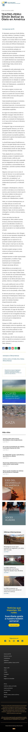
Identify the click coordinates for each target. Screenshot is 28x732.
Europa (5, 692)
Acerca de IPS (7, 654)
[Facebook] (5, 641)
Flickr (5, 676)
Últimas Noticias (14, 355)
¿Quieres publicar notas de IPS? (11, 662)
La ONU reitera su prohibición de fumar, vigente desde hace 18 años (13, 569)
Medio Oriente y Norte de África (11, 694)
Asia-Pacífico (7, 690)
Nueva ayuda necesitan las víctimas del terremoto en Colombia (13, 471)
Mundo (5, 696)
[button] (3, 348)
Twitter (5, 672)
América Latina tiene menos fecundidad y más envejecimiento (12, 439)
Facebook (6, 674)
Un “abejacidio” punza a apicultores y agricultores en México (13, 455)
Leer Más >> (6, 441)
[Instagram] (14, 641)
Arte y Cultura (20, 359)
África (5, 683)
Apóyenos (6, 660)
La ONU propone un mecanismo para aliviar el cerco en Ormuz (12, 590)
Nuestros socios (8, 656)
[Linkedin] (22, 641)
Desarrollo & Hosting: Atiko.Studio (14, 725)
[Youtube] (18, 641)
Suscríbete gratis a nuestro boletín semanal (14, 618)
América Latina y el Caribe (9, 359)
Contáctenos (7, 658)
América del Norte (8, 688)
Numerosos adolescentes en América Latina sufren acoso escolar (13, 463)
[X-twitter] (10, 641)
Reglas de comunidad (9, 678)
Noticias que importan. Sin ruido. (14, 610)
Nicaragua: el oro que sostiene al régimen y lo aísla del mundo (14, 548)
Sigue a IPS (6, 667)
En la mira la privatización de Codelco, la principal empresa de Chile (13, 447)
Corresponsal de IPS (8, 29)
